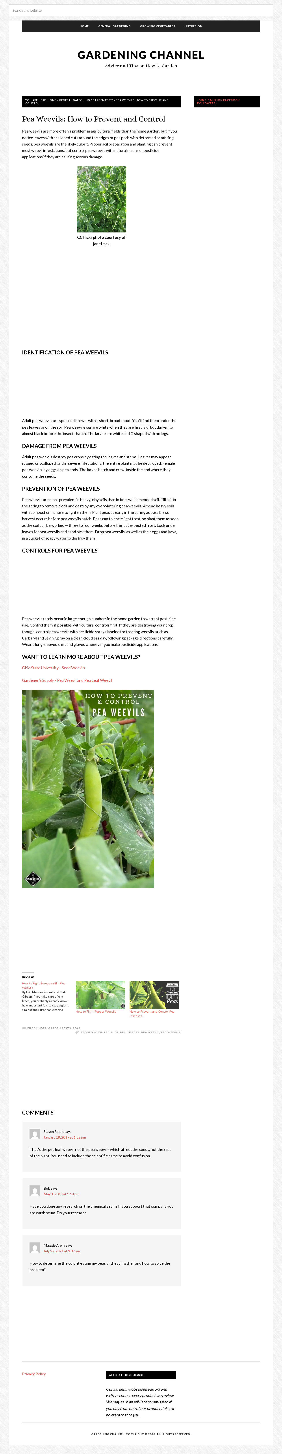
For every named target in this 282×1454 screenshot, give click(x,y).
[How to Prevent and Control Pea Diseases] (154, 995)
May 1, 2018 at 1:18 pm (61, 1194)
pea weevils (171, 1032)
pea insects (130, 1032)
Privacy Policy (34, 1373)
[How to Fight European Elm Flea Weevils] (49, 996)
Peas (76, 1028)
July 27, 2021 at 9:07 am (62, 1251)
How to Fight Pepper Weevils (96, 1011)
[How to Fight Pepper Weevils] (100, 995)
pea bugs (111, 1032)
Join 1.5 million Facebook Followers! (218, 101)
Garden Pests (59, 1028)
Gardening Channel (141, 54)
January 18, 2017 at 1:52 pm (65, 1137)
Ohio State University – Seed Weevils (53, 667)
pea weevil (150, 1032)
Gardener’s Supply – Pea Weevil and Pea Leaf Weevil (67, 680)
